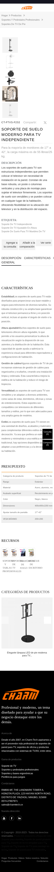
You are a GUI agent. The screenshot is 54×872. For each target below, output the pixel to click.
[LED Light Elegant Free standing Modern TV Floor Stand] (27, 623)
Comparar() (47, 443)
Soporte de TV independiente (16, 224)
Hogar (4, 15)
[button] (47, 620)
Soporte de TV (8, 766)
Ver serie (46, 242)
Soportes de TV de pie (13, 24)
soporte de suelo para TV (15, 231)
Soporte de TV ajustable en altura (19, 228)
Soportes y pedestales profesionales (20, 20)
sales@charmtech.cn (12, 804)
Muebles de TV (37, 231)
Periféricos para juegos (13, 777)
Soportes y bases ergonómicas (17, 773)
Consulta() (47, 433)
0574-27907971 (9, 801)
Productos (16, 15)
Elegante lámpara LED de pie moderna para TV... (27, 654)
